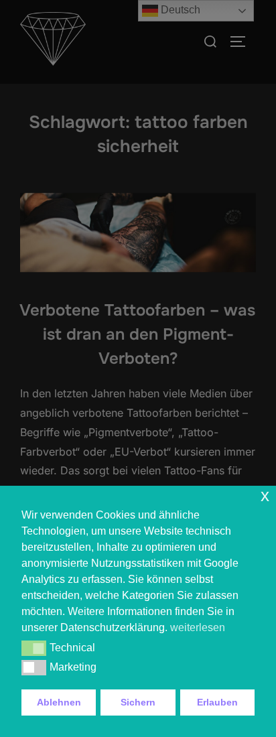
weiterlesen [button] (197, 627)
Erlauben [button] (217, 702)
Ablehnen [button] (59, 702)
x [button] (265, 495)
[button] (33, 648)
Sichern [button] (138, 702)
